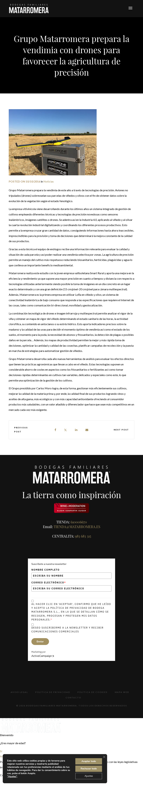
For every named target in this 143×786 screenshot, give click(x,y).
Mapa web (122, 692)
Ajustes (89, 776)
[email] (87, 430)
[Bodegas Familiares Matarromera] (29, 8)
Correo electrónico (48, 582)
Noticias (48, 181)
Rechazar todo (89, 768)
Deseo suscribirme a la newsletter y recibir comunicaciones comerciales (67, 629)
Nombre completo (45, 569)
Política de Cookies (92, 692)
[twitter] (65, 430)
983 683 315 (83, 536)
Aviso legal (19, 692)
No (2, 756)
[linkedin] (76, 430)
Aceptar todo (88, 761)
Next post (121, 429)
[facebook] (55, 430)
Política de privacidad (52, 692)
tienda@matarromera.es (77, 526)
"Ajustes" (12, 776)
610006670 (79, 522)
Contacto (73, 697)
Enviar (40, 641)
